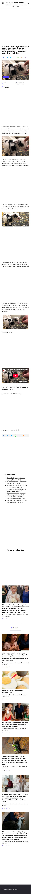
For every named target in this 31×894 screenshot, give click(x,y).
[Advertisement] (15, 28)
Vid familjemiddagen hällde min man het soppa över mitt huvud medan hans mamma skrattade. (15, 724)
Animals (6, 77)
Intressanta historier (15, 3)
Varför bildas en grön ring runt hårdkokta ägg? (12, 691)
